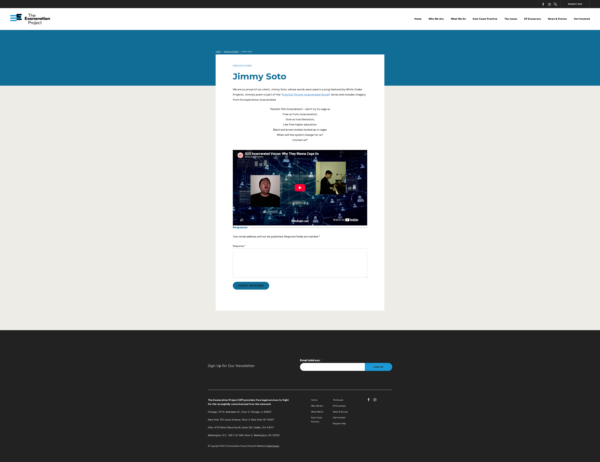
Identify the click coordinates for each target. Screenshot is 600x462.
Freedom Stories (242, 65)
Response (238, 245)
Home (418, 18)
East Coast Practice (485, 18)
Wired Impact (273, 446)
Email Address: (311, 360)
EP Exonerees (532, 18)
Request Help (575, 4)
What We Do (458, 18)
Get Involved (582, 18)
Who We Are (436, 18)
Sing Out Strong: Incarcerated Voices (306, 94)
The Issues (510, 18)
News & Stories (557, 18)
